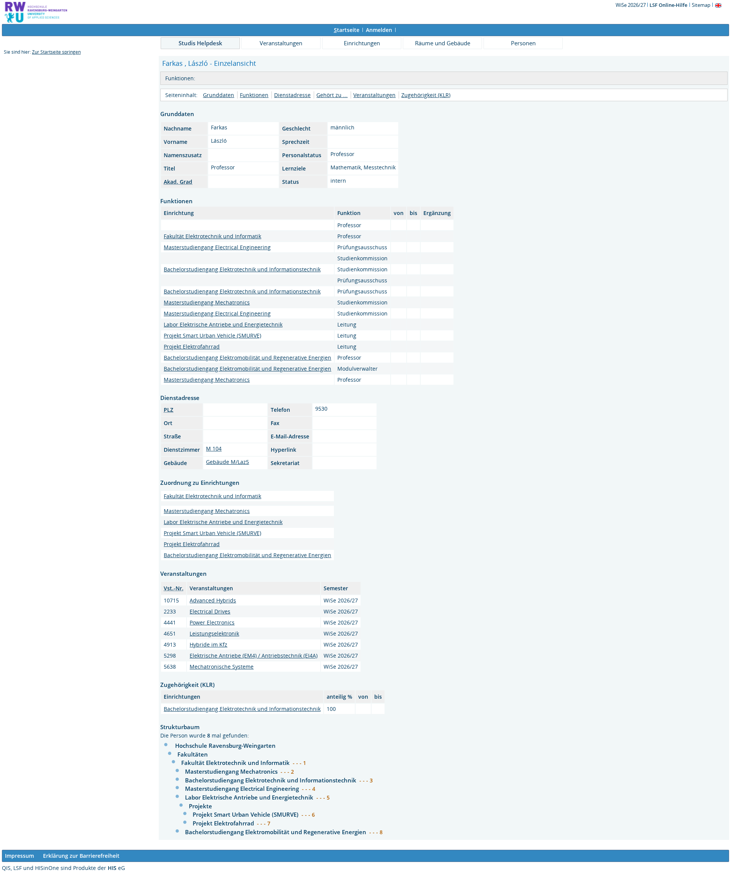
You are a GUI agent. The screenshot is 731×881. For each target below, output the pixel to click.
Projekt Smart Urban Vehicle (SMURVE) (212, 335)
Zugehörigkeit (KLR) (425, 95)
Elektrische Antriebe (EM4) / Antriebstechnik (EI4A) (254, 655)
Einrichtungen (362, 43)
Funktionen (254, 95)
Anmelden (379, 29)
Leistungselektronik (214, 633)
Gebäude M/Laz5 (227, 461)
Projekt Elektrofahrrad (192, 346)
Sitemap (701, 5)
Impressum (19, 855)
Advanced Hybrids (213, 600)
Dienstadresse (292, 95)
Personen (523, 43)
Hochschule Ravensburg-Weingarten (225, 745)
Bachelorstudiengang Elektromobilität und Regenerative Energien (247, 357)
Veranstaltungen (281, 43)
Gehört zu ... (332, 95)
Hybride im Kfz (208, 644)
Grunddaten (218, 95)
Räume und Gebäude (442, 43)
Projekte (200, 806)
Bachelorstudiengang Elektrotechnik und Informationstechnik (242, 269)
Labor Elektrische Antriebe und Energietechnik (223, 324)
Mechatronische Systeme (222, 666)
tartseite (346, 29)
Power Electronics (212, 622)
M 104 (214, 448)
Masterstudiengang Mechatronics (207, 302)
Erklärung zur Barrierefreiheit (81, 855)
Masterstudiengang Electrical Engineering (217, 247)
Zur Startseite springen (56, 52)
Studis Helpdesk (200, 43)
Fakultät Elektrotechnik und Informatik (212, 236)
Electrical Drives (210, 611)
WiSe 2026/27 (631, 5)
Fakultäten (192, 754)
